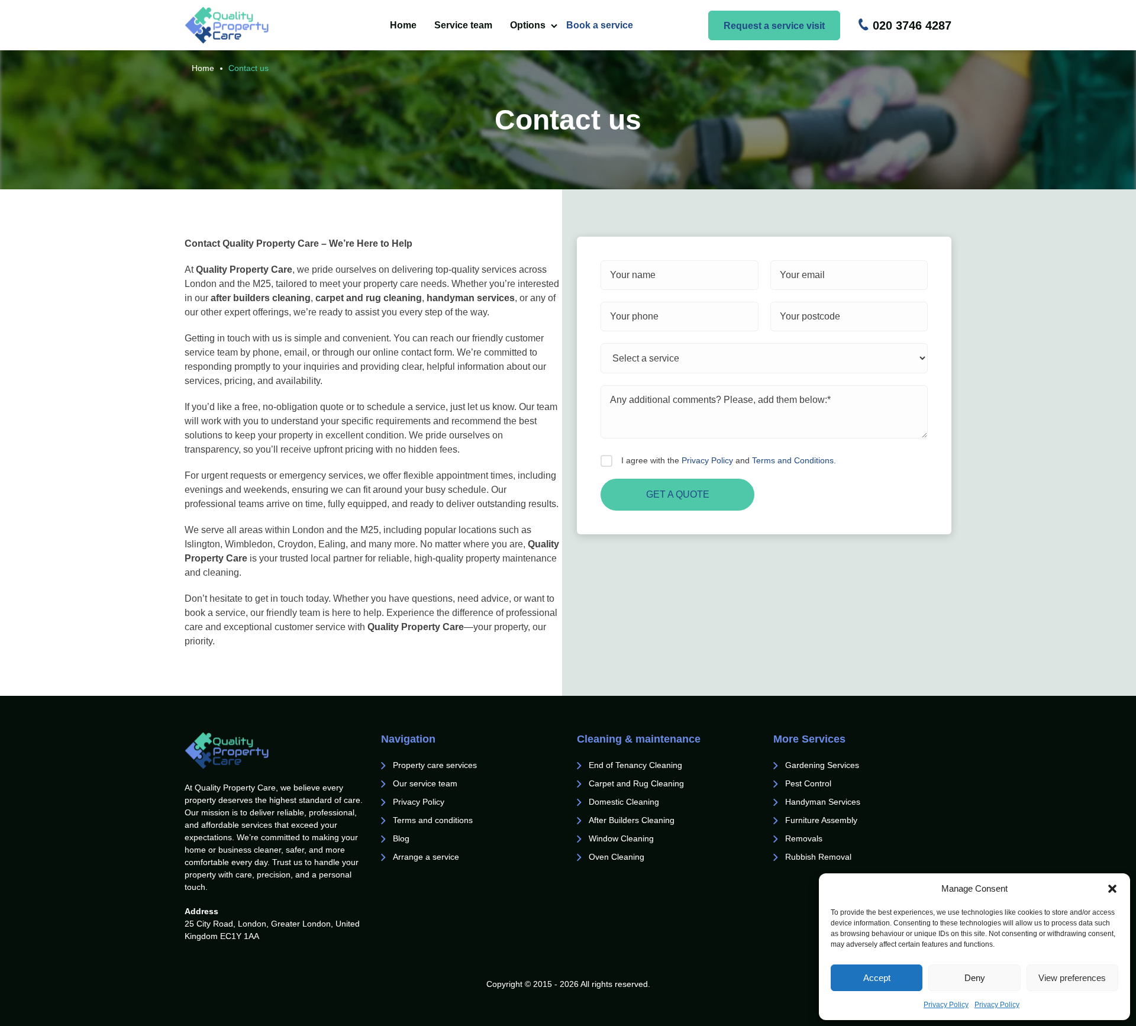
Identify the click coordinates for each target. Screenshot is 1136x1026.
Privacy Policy (946, 1005)
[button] (1112, 889)
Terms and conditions (433, 820)
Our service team (425, 783)
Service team (463, 25)
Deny (974, 978)
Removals (805, 838)
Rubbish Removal (818, 857)
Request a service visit (774, 26)
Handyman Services (822, 801)
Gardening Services (822, 765)
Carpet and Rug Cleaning (636, 783)
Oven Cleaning (616, 857)
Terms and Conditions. (794, 460)
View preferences (1072, 978)
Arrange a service (426, 857)
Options (528, 25)
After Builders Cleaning (631, 820)
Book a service (599, 25)
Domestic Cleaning (624, 801)
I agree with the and (728, 460)
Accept (876, 978)
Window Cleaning (621, 838)
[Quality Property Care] (250, 25)
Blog (401, 838)
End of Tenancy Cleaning (637, 765)
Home (403, 25)
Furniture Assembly (821, 820)
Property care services (435, 765)
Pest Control (809, 783)
